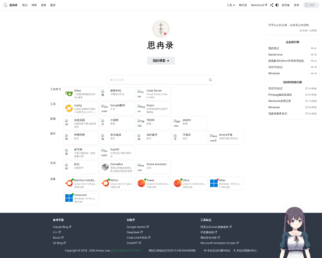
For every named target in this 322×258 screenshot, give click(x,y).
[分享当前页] (271, 5)
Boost (56, 237)
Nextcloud (257, 5)
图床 (53, 5)
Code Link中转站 (137, 237)
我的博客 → (161, 60)
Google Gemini (136, 227)
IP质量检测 (207, 232)
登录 (296, 5)
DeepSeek (133, 232)
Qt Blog (58, 243)
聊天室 (243, 5)
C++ (55, 232)
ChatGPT (132, 243)
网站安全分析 (209, 237)
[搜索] (210, 80)
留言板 (286, 5)
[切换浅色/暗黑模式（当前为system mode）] (277, 5)
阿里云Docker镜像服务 (215, 227)
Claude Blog (60, 227)
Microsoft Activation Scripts (218, 243)
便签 (43, 5)
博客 (34, 5)
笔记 (25, 5)
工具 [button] (229, 5)
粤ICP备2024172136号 (127, 250)
